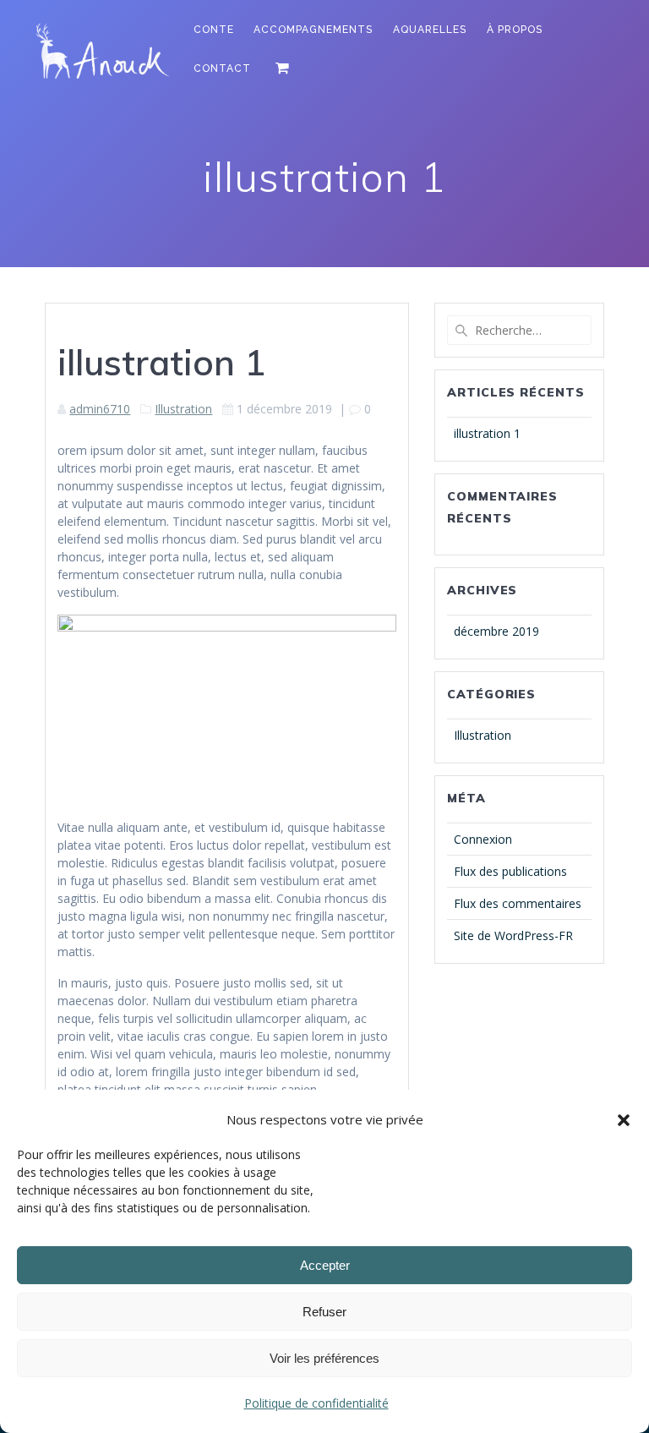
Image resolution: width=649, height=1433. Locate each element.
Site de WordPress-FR (513, 935)
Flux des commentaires (517, 903)
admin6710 (99, 409)
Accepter (325, 1265)
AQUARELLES (429, 30)
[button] (623, 1120)
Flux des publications (510, 871)
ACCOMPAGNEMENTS (313, 30)
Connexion (483, 839)
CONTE (214, 30)
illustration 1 (487, 433)
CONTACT (222, 68)
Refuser (324, 1311)
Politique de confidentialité (316, 1403)
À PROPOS (515, 30)
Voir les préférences (324, 1358)
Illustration (183, 409)
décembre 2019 (496, 631)
